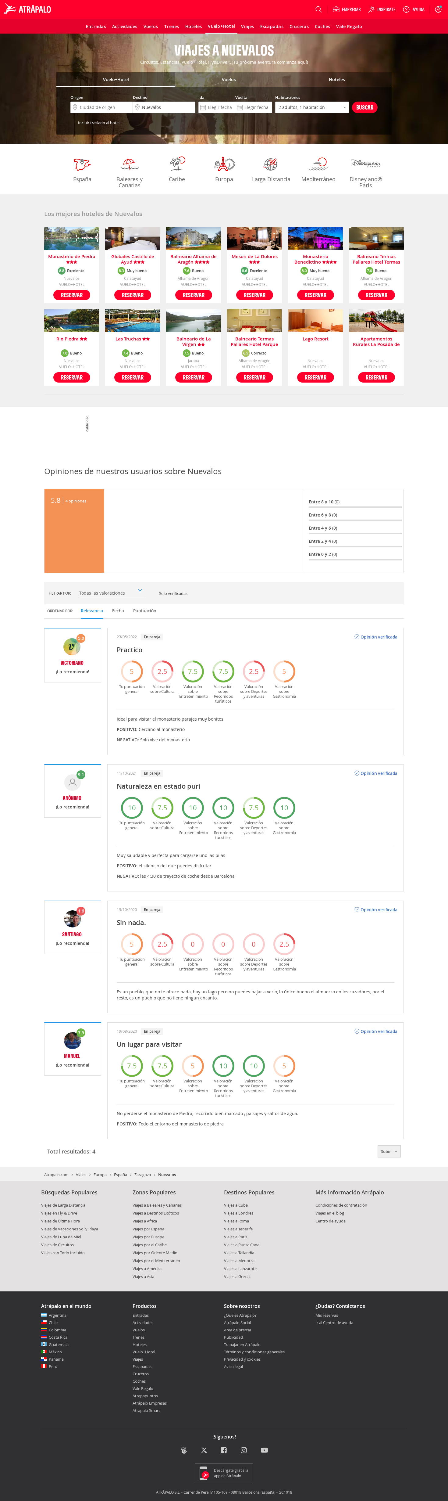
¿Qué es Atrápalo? (240, 1315)
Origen (76, 97)
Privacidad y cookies (242, 1359)
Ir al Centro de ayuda (334, 1322)
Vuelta (241, 97)
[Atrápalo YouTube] (264, 1450)
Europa (224, 179)
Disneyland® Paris (366, 182)
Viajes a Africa (145, 1221)
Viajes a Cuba (236, 1205)
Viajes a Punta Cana (241, 1244)
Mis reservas (326, 1315)
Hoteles (140, 1344)
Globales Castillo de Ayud (132, 259)
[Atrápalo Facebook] (224, 1450)
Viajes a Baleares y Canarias (157, 1205)
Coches (139, 1381)
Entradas (141, 1315)
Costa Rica (58, 1337)
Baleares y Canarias (129, 182)
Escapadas (142, 1366)
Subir (386, 1151)
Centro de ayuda (330, 1221)
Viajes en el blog (329, 1213)
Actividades (143, 1322)
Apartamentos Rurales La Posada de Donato (376, 341)
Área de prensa (237, 1330)
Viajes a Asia (143, 1276)
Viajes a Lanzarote (240, 1268)
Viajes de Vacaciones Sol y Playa (69, 1229)
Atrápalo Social (237, 1322)
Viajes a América (147, 1268)
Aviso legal (233, 1366)
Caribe (177, 179)
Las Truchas (129, 339)
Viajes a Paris (235, 1237)
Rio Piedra (68, 339)
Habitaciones (287, 97)
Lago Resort (316, 339)
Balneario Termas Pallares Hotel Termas (376, 259)
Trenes (138, 1337)
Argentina (57, 1315)
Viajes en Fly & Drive (59, 1213)
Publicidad (233, 1337)
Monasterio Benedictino (311, 259)
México (55, 1352)
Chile (53, 1322)
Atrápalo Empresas (150, 1403)
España (82, 179)
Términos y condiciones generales (254, 1352)
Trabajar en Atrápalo (242, 1344)
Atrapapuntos (145, 1395)
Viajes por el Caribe (150, 1244)
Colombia (57, 1330)
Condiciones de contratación (341, 1205)
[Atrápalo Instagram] (244, 1450)
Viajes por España (148, 1229)
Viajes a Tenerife (238, 1229)
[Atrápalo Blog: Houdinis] (183, 1450)
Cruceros (141, 1374)
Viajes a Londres (238, 1213)
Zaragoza (142, 1174)
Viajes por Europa (148, 1237)
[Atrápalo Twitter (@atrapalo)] (204, 1450)
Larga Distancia (271, 179)
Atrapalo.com (56, 1174)
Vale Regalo (143, 1388)
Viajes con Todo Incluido (63, 1252)
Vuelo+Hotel (144, 1352)
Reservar (72, 295)
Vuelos (139, 1330)
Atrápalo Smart (146, 1410)
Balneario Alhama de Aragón (193, 259)
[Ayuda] (414, 9)
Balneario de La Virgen (193, 341)
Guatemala (59, 1344)
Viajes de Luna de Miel (61, 1237)
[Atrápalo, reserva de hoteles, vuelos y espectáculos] (28, 9)
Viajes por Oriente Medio (155, 1252)
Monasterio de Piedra (71, 257)
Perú (53, 1366)
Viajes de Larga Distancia (63, 1205)
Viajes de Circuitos (57, 1244)
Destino (140, 97)
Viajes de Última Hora (60, 1221)
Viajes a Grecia (237, 1276)
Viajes (81, 1174)
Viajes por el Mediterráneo (156, 1260)
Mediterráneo (318, 179)
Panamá (56, 1359)
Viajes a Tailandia (239, 1252)
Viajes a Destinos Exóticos (156, 1213)
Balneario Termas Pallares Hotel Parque (254, 341)
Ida (201, 97)
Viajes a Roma (236, 1221)
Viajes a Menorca (239, 1260)
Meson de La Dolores (255, 257)
